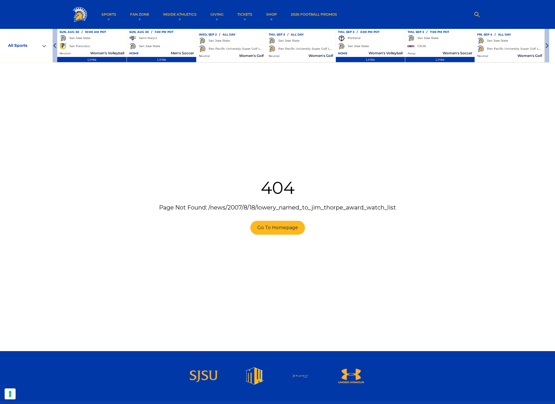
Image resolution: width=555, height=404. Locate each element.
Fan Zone (139, 14)
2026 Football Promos (314, 14)
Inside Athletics (180, 14)
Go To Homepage (277, 227)
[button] (55, 45)
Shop (271, 14)
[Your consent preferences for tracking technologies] (10, 393)
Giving (216, 14)
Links (92, 59)
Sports (108, 14)
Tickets (244, 14)
